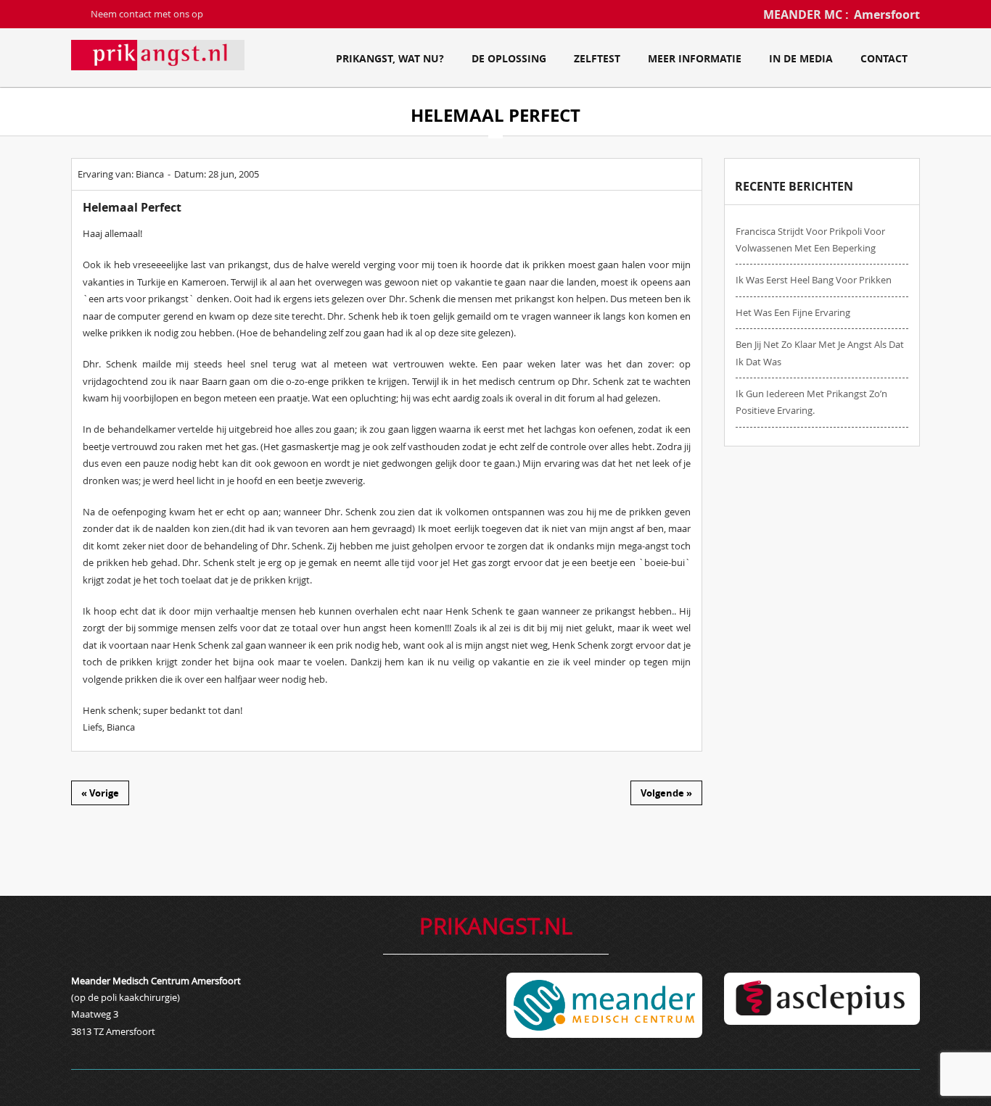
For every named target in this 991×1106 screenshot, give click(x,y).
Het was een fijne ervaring (793, 312)
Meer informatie (694, 58)
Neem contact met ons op (147, 13)
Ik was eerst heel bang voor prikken (814, 279)
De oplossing (509, 58)
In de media (801, 58)
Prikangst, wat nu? (390, 58)
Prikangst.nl (495, 926)
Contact (884, 58)
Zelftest (597, 58)
